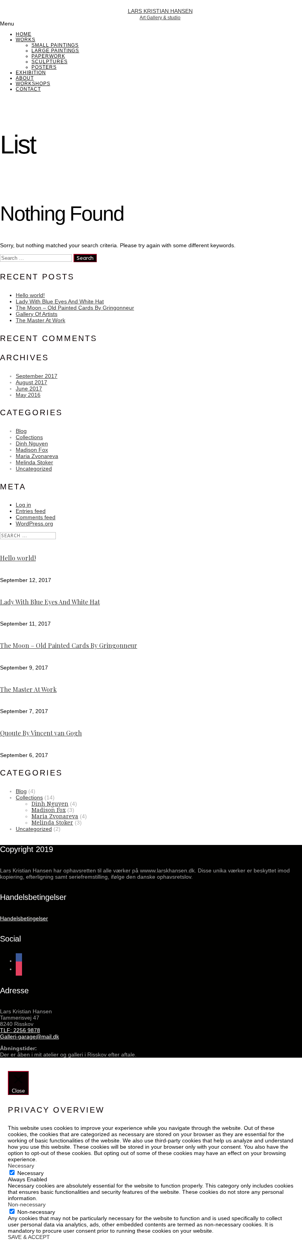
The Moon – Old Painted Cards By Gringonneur (75, 308)
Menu (7, 23)
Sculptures (49, 61)
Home (23, 34)
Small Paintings (55, 45)
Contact (28, 89)
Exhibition (31, 72)
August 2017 (31, 382)
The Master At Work (40, 320)
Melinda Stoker (34, 462)
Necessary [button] (21, 1165)
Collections (29, 437)
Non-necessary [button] (27, 1204)
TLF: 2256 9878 (20, 1030)
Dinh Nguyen (32, 443)
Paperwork (48, 56)
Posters (44, 67)
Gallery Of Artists (36, 314)
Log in (23, 505)
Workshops (33, 83)
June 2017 (29, 388)
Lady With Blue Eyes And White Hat (60, 301)
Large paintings (55, 50)
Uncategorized (34, 468)
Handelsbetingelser (24, 918)
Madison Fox (32, 450)
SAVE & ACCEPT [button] (29, 1237)
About (25, 78)
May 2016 (28, 395)
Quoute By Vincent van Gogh (41, 733)
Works (25, 39)
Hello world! (30, 295)
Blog (21, 431)
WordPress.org (34, 523)
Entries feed (31, 511)
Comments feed (35, 517)
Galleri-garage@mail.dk (29, 1036)
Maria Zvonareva (37, 456)
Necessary (30, 1173)
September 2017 (36, 376)
